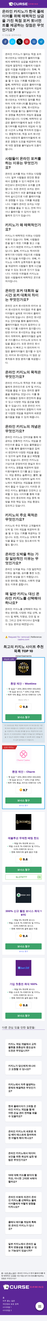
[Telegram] (41, 42)
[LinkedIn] (34, 42)
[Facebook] (5, 42)
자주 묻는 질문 (9, 1301)
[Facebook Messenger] (12, 42)
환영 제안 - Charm (23, 771)
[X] (19, 42)
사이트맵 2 (7, 1310)
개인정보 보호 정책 (11, 1304)
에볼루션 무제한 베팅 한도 (23, 838)
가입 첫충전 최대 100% (23, 984)
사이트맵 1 (7, 1307)
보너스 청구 (23, 717)
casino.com (23, 639)
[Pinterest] (27, 42)
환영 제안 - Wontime (23, 683)
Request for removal (18, 637)
